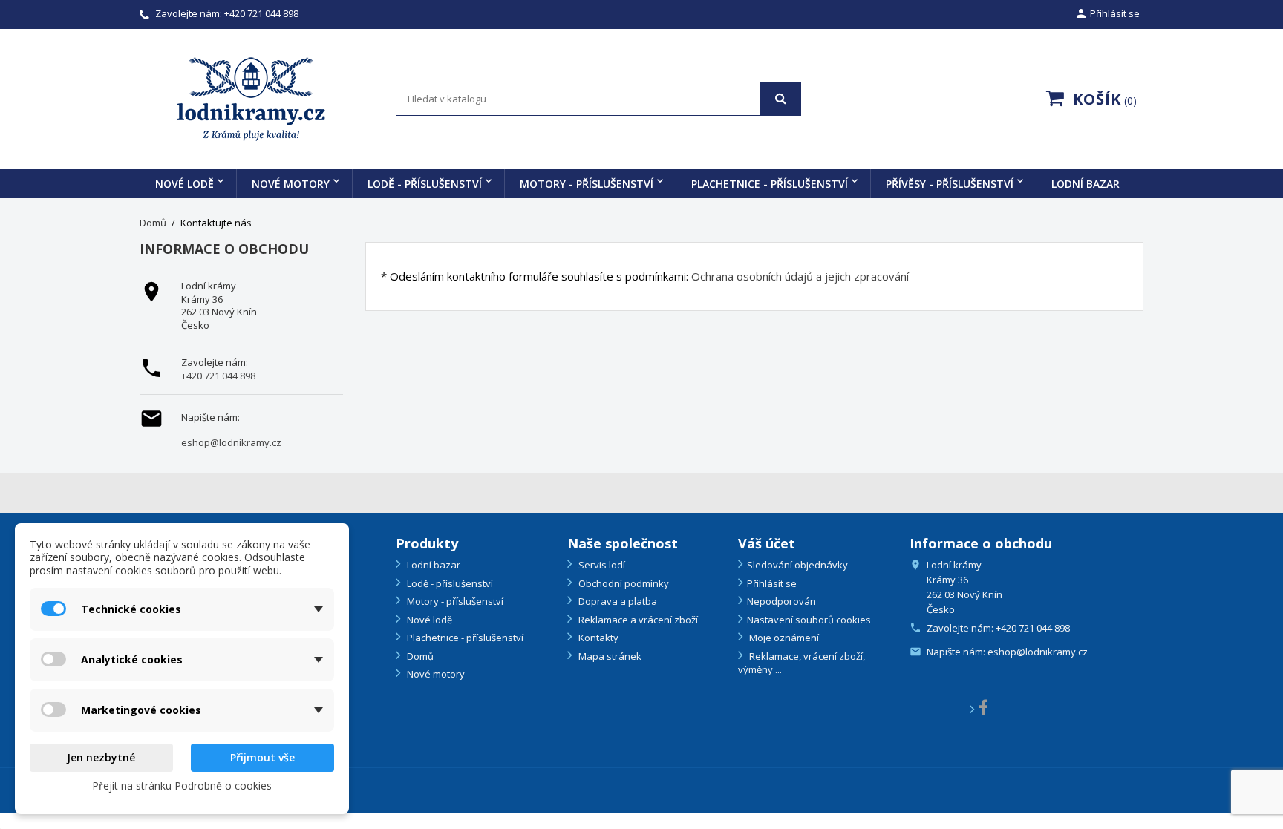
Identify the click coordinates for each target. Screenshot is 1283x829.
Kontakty (597, 637)
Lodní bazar (1085, 184)
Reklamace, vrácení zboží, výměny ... (801, 663)
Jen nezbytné (101, 757)
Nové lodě (184, 184)
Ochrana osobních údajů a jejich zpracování (800, 276)
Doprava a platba (616, 601)
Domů (419, 656)
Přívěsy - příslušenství (949, 184)
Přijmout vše (262, 757)
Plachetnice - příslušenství (769, 184)
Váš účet (766, 543)
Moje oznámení (783, 637)
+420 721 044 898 (261, 13)
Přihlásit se (772, 583)
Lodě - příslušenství (425, 184)
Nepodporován (781, 601)
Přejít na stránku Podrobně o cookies (182, 786)
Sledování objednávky (797, 564)
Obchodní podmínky (622, 583)
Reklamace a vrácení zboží (637, 619)
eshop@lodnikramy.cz (231, 442)
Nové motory (291, 184)
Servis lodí (600, 564)
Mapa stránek (609, 656)
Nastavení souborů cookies (809, 619)
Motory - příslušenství (586, 184)
